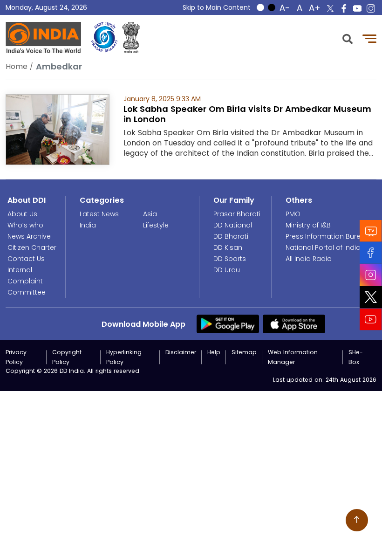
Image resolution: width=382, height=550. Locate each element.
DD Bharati (230, 236)
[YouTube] (371, 319)
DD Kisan (227, 247)
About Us (22, 214)
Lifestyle (156, 225)
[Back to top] (357, 520)
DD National (232, 225)
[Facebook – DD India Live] (343, 8)
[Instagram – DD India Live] (370, 8)
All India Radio (309, 258)
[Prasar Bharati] (104, 37)
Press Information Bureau (327, 236)
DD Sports (229, 258)
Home (16, 66)
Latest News (99, 214)
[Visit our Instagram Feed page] (371, 275)
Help (213, 352)
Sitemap (244, 352)
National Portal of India (323, 247)
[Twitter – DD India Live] (330, 8)
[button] (347, 38)
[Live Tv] (371, 231)
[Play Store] (228, 323)
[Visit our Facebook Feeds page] (371, 253)
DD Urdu (226, 270)
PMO (293, 214)
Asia (150, 214)
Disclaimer (180, 352)
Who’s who (25, 225)
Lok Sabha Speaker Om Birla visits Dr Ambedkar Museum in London (247, 114)
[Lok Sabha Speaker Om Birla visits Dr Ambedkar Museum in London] (57, 129)
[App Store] (294, 323)
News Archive (29, 236)
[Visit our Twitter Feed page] (371, 297)
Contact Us (26, 258)
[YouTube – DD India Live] (357, 8)
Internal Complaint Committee (26, 281)
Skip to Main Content (217, 7)
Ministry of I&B (308, 225)
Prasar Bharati (236, 214)
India (88, 225)
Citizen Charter (31, 247)
